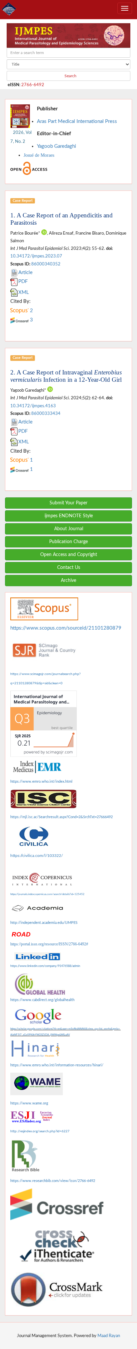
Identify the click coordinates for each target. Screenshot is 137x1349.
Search (70, 76)
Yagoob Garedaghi (56, 146)
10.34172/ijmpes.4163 (33, 406)
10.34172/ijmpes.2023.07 (36, 256)
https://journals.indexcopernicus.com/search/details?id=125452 (47, 894)
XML (23, 292)
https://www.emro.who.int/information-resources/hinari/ (56, 1065)
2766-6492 (32, 85)
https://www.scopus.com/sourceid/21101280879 (65, 628)
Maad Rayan (108, 1336)
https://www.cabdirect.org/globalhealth (42, 1000)
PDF (23, 281)
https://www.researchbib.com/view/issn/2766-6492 (52, 1181)
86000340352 (46, 264)
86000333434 (46, 414)
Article (25, 272)
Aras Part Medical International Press (77, 121)
